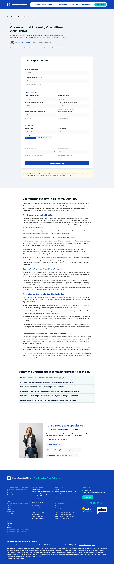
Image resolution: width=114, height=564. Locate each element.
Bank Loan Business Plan (38, 510)
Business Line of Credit (38, 496)
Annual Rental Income (31, 69)
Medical (9, 509)
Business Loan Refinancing (39, 494)
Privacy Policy (20, 559)
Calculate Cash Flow (57, 163)
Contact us (86, 487)
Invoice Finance (36, 500)
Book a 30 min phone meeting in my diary (62, 450)
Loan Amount (29, 128)
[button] (53, 4)
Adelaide (9, 527)
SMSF (8, 497)
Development (11, 499)
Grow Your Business (37, 516)
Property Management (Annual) (68, 102)
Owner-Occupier (12, 493)
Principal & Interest (44, 138)
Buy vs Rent (58, 510)
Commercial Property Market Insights (66, 492)
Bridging (9, 501)
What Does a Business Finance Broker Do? (67, 498)
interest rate (55, 339)
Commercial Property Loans (18, 487)
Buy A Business (36, 514)
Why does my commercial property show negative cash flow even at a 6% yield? (47, 382)
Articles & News (59, 494)
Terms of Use (11, 559)
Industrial (9, 507)
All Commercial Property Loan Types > (16, 490)
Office (9, 505)
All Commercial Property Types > (17, 503)
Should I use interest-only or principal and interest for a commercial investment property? (50, 391)
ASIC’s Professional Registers (87, 545)
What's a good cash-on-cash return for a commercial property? (42, 378)
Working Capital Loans (38, 498)
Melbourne (10, 521)
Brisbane (9, 523)
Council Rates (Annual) (32, 95)
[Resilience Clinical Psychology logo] (19, 478)
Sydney (9, 519)
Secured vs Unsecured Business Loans (43, 492)
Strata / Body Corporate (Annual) (35, 111)
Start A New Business (38, 518)
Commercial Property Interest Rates (16, 532)
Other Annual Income (34, 77)
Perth (8, 525)
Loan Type (28, 135)
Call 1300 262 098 (54, 445)
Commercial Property (17, 16)
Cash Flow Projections (38, 512)
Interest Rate (62, 128)
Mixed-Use (10, 514)
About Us (58, 489)
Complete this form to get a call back (61, 455)
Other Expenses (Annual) (65, 111)
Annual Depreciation (64, 148)
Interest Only (30, 138)
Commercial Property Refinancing (18, 530)
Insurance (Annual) (64, 95)
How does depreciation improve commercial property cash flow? (42, 387)
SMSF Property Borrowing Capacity (65, 516)
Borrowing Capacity (61, 508)
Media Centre (59, 500)
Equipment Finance (37, 502)
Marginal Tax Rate (30, 148)
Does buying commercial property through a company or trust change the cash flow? (49, 396)
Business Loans (36, 489)
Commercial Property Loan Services (42, 508)
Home (8, 16)
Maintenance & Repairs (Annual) (34, 102)
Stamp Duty (58, 506)
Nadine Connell (25, 42)
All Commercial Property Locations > (18, 516)
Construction (11, 495)
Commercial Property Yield (63, 514)
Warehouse (10, 511)
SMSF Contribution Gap (62, 518)
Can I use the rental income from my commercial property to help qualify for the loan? (49, 400)
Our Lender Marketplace (62, 496)
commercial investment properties (44, 243)
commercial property (63, 203)
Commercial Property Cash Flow (64, 512)
